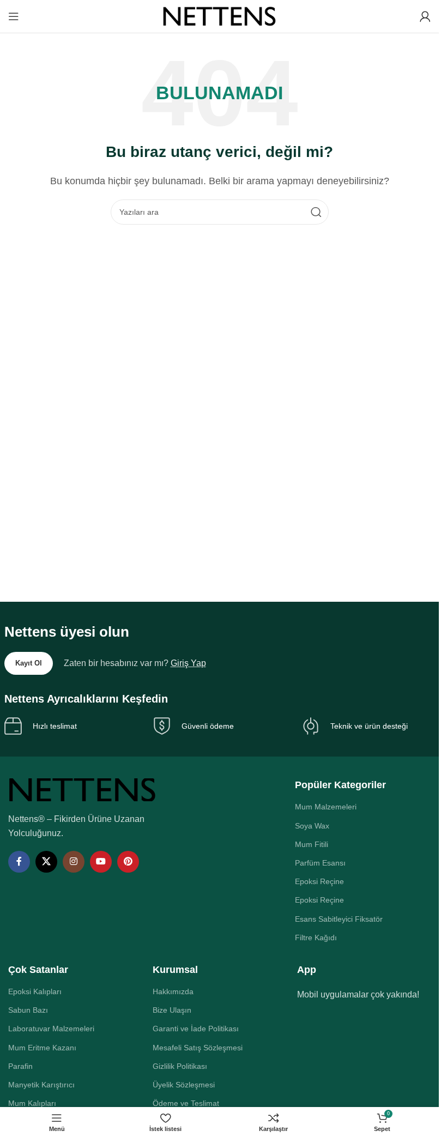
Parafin (20, 1066)
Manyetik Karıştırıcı (41, 1084)
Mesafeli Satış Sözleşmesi (198, 1047)
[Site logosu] (219, 15)
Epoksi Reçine (319, 881)
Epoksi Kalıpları (35, 991)
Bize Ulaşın (172, 1010)
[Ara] (316, 212)
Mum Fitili (311, 844)
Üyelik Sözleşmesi (184, 1084)
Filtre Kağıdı (316, 937)
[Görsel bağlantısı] (82, 789)
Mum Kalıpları (32, 1103)
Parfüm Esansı (320, 862)
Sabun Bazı (28, 1010)
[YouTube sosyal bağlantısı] (101, 862)
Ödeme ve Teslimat (186, 1103)
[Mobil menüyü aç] (14, 16)
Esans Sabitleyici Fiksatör (339, 919)
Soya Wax (312, 825)
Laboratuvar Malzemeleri (51, 1028)
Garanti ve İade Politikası (196, 1028)
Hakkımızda (173, 991)
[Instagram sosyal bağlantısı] (73, 862)
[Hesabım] (425, 16)
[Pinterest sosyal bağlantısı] (128, 862)
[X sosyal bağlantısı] (46, 862)
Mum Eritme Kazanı (42, 1047)
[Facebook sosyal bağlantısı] (19, 862)
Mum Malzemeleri (326, 806)
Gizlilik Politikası (180, 1066)
